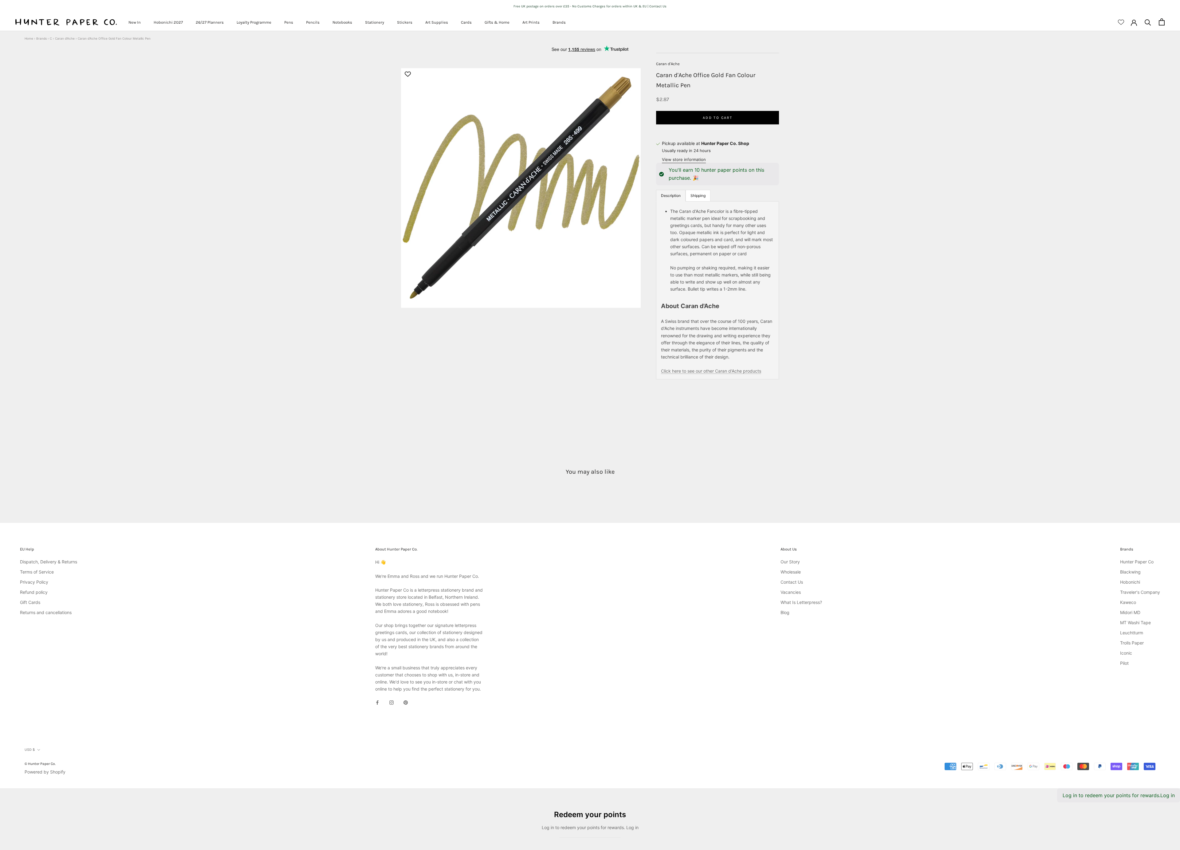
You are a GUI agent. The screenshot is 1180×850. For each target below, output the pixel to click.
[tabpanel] (717, 290)
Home (29, 38)
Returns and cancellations (46, 612)
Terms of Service (37, 571)
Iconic (1126, 653)
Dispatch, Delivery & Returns (48, 561)
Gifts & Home (497, 22)
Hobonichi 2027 (168, 22)
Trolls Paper (1132, 642)
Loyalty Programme (254, 22)
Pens (288, 22)
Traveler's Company (1140, 592)
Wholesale (791, 571)
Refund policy (34, 592)
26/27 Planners (210, 22)
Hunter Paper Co (1137, 561)
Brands (559, 22)
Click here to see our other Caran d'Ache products (711, 371)
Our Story (790, 561)
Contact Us (792, 582)
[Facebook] (377, 702)
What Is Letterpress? (801, 602)
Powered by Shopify (45, 771)
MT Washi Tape (1135, 622)
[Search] (1148, 22)
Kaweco (1128, 602)
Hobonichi (1130, 582)
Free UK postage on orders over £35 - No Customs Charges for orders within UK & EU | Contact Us (590, 6)
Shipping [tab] (698, 195)
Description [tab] (671, 195)
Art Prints (531, 22)
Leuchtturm (1131, 632)
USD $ (30, 749)
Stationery (374, 22)
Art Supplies (436, 22)
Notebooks (342, 22)
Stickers (404, 22)
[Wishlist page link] (1121, 22)
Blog (785, 612)
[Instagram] (391, 702)
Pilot (1124, 663)
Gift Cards (30, 602)
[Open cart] (1162, 21)
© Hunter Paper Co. (40, 764)
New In (134, 22)
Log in (1167, 795)
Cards (466, 22)
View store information (684, 159)
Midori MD (1130, 612)
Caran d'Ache (65, 38)
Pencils (313, 22)
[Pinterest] (405, 702)
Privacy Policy (34, 582)
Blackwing (1130, 571)
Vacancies (791, 592)
